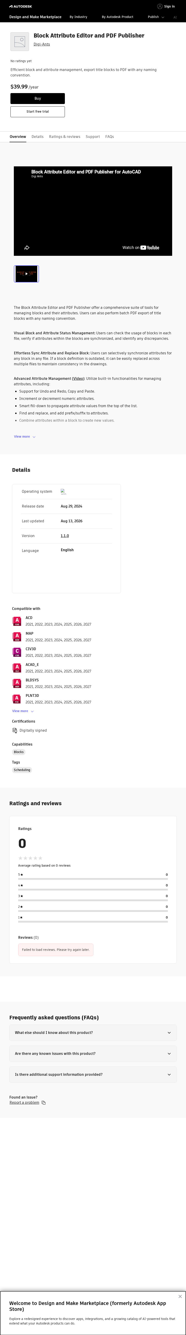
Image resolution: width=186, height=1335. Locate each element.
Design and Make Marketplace (35, 17)
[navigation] (93, 17)
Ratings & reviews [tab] (64, 136)
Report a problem (24, 1102)
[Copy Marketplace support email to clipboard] (43, 1102)
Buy (37, 98)
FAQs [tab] (109, 136)
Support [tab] (93, 136)
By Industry (78, 17)
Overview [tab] (18, 136)
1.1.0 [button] (65, 535)
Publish (153, 17)
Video (78, 378)
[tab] (26, 274)
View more (22, 436)
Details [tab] (38, 136)
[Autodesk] (21, 6)
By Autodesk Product (117, 17)
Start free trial (38, 111)
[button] (93, 1033)
